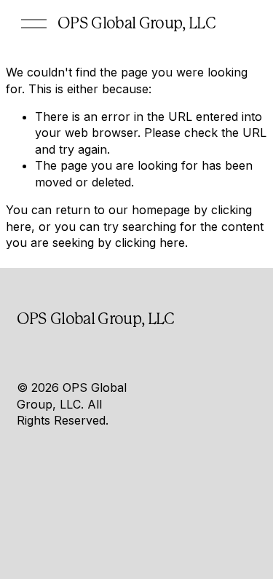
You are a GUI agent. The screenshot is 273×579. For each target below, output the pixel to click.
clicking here (150, 242)
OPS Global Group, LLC (136, 23)
